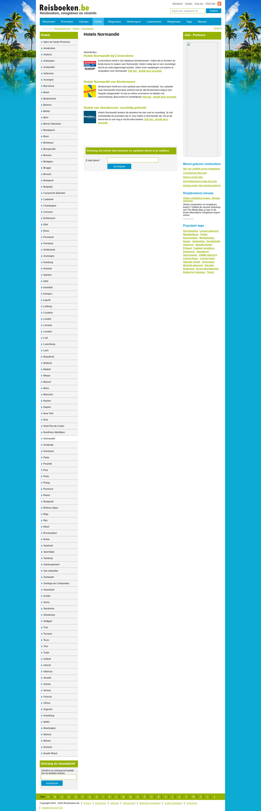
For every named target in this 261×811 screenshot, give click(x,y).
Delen (217, 28)
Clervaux (48, 212)
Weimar (47, 734)
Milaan (46, 375)
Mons (46, 388)
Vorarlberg (48, 715)
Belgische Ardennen (194, 272)
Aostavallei (49, 67)
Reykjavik (48, 501)
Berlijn (46, 111)
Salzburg (48, 558)
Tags (189, 21)
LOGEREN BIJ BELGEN (195, 173)
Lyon (46, 350)
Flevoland (48, 237)
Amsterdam (49, 48)
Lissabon (48, 312)
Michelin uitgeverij (193, 265)
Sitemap (114, 803)
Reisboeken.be (62, 28)
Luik (45, 338)
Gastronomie (190, 255)
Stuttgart (47, 621)
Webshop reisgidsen (150, 803)
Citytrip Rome (191, 258)
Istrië (45, 281)
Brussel (47, 174)
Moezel (47, 382)
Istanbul (47, 275)
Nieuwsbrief (129, 803)
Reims (46, 495)
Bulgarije (48, 186)
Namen (47, 400)
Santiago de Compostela (56, 583)
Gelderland (49, 249)
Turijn (46, 652)
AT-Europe (191, 803)
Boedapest (49, 130)
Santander (48, 577)
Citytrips (84, 21)
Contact (188, 3)
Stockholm (48, 608)
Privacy (87, 803)
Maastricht (48, 356)
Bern (45, 117)
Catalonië (48, 199)
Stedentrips (198, 241)
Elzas (46, 231)
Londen (47, 319)
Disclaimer (100, 803)
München (48, 394)
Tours (46, 640)
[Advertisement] (128, 45)
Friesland (48, 243)
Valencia (47, 671)
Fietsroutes (208, 262)
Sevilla (46, 596)
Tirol (45, 627)
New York (48, 413)
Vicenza (47, 696)
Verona (47, 690)
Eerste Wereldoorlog (207, 268)
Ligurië (47, 300)
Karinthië (48, 287)
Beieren (47, 105)
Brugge (47, 168)
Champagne (49, 205)
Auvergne (48, 79)
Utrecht (47, 665)
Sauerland (48, 589)
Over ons (199, 3)
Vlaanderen (202, 251)
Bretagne (48, 161)
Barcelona (48, 86)
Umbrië (47, 659)
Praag (46, 482)
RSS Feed (210, 3)
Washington (49, 728)
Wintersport (134, 21)
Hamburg (48, 262)
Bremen (47, 155)
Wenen (47, 740)
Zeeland (47, 747)
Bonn (46, 136)
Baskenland (49, 98)
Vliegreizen (114, 21)
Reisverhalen (190, 238)
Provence (48, 489)
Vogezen (48, 709)
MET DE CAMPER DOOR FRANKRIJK (201, 169)
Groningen (48, 256)
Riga (45, 514)
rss (219, 3)
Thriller (204, 234)
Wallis (46, 722)
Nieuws (202, 21)
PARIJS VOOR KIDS (193, 177)
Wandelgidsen (191, 234)
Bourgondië (49, 149)
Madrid (47, 369)
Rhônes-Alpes (50, 508)
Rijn (45, 520)
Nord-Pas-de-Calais (53, 426)
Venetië (47, 678)
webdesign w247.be (52, 807)
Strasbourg (49, 615)
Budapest (48, 180)
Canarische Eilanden (54, 193)
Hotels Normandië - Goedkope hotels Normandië (64, 7)
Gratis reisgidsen (173, 803)
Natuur (187, 241)
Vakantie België (204, 244)
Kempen (47, 293)
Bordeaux (48, 142)
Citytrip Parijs (207, 258)
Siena (46, 602)
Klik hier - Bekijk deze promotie (145, 71)
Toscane (47, 633)
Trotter (210, 272)
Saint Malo (48, 552)
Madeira (47, 363)
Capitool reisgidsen (204, 248)
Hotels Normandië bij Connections (109, 55)
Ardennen (48, 73)
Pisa (45, 470)
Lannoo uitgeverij (209, 231)
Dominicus (189, 251)
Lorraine (47, 325)
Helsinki (47, 268)
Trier (45, 646)
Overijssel (48, 451)
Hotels (98, 21)
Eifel (45, 224)
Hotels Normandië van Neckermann (109, 81)
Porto (46, 476)
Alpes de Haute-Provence (56, 42)
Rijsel (46, 526)
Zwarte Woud (50, 753)
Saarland (48, 545)
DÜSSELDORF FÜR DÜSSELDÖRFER (201, 185)
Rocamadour (50, 533)
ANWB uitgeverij (208, 255)
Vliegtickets (174, 21)
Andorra (47, 54)
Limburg (47, 306)
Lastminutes (154, 21)
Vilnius (46, 703)
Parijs (46, 457)
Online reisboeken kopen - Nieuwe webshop (201, 199)
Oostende (48, 445)
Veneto (47, 684)
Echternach (49, 218)
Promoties (67, 21)
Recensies (49, 21)
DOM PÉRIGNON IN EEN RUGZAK (200, 181)
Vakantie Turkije (192, 262)
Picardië (47, 463)
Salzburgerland (51, 564)
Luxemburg (49, 344)
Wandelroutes (207, 238)
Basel (46, 92)
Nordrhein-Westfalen (54, 432)
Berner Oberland (52, 123)
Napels (47, 407)
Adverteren (177, 3)
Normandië (87, 28)
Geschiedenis (191, 231)
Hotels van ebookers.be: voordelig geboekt (115, 107)
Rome (46, 539)
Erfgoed (187, 248)
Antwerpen (49, 61)
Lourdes (47, 331)
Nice (45, 419)
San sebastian (50, 570)
